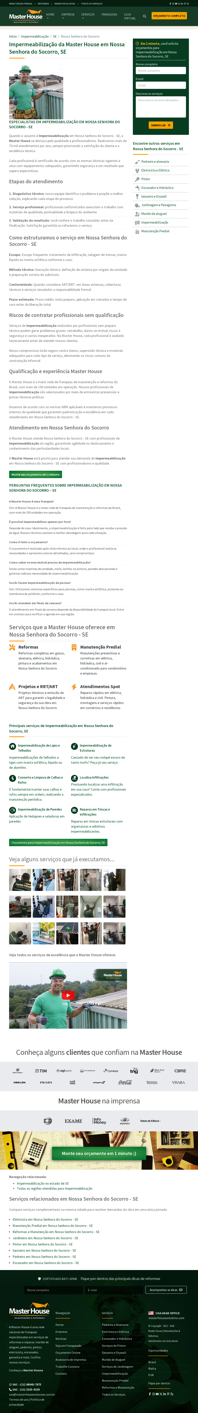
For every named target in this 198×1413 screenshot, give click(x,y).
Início (13, 36)
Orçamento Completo (169, 16)
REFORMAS (43, 3)
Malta (152, 1368)
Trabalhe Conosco (67, 1366)
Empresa (67, 14)
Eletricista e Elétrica (155, 170)
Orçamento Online (67, 1352)
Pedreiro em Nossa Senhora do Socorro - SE (44, 1256)
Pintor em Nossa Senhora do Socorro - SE (43, 1244)
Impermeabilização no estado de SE (43, 1183)
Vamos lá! (159, 125)
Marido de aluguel (154, 214)
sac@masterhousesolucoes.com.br (32, 1394)
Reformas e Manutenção (118, 1387)
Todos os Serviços (113, 1394)
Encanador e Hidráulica (157, 188)
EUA (151, 1375)
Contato (61, 1373)
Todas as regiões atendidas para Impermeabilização (54, 1188)
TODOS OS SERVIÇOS (91, 3)
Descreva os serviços (149, 94)
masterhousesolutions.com (166, 1318)
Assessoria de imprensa (70, 1359)
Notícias (61, 1339)
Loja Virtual (130, 16)
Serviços (88, 14)
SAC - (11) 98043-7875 (26, 1384)
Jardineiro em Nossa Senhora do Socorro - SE (45, 1238)
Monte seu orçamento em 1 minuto (36, 474)
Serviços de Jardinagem (117, 1366)
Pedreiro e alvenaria (155, 161)
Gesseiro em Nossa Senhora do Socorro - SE (44, 1250)
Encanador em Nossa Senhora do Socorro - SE (46, 1263)
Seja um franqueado (68, 1346)
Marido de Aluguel (113, 1359)
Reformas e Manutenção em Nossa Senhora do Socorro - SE (56, 1232)
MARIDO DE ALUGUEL (65, 3)
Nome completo (147, 64)
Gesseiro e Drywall (154, 196)
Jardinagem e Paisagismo (158, 205)
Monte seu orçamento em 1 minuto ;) (99, 1153)
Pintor (145, 179)
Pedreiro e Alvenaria (115, 1325)
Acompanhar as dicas (164, 1290)
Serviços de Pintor (114, 1346)
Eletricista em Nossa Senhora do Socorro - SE (45, 1219)
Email (139, 79)
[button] (68, 995)
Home (50, 14)
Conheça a (26, 1370)
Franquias (109, 14)
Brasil (152, 1362)
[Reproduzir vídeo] (68, 995)
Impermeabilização (35, 36)
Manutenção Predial (155, 231)
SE (55, 36)
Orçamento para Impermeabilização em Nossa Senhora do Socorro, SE (58, 842)
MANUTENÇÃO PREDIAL (20, 3)
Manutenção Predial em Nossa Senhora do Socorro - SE (53, 1225)
